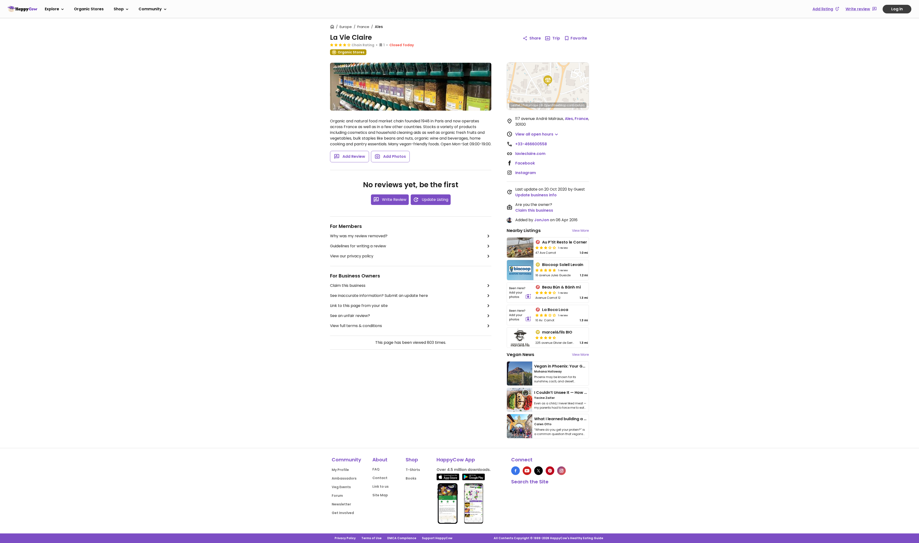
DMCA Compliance (401, 538)
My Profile (340, 469)
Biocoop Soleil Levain (562, 264)
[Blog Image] (519, 373)
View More (580, 230)
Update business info (536, 195)
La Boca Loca (555, 309)
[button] (548, 80)
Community (150, 9)
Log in (897, 9)
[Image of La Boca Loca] (520, 315)
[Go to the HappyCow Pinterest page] (550, 470)
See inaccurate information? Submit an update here (379, 295)
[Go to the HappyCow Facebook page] (515, 470)
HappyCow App (456, 459)
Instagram (525, 172)
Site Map (380, 495)
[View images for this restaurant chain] (410, 87)
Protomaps (530, 105)
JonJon (541, 220)
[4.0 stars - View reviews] (340, 45)
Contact (379, 477)
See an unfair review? (350, 315)
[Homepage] (22, 9)
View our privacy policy (351, 256)
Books (411, 478)
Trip (556, 38)
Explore (52, 9)
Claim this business (347, 285)
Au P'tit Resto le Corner (564, 242)
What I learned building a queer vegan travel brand (584, 419)
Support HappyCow (437, 538)
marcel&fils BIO (557, 332)
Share (535, 38)
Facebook (525, 163)
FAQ (376, 469)
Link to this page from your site (359, 305)
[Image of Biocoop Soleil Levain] (520, 270)
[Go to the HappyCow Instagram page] (561, 470)
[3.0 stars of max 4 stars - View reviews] (545, 247)
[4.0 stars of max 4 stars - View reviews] (545, 292)
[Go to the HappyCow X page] (538, 470)
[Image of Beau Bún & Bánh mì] (520, 293)
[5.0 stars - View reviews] (545, 270)
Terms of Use (371, 538)
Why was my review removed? (358, 236)
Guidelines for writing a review (358, 246)
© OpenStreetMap (553, 105)
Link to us (380, 486)
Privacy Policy (345, 538)
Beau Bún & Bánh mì (561, 287)
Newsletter (341, 504)
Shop (119, 9)
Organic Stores (89, 9)
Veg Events (341, 487)
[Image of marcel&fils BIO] (520, 338)
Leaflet (515, 105)
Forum (337, 495)
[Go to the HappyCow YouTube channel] (527, 470)
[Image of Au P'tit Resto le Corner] (520, 248)
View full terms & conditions (356, 325)
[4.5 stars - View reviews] (545, 337)
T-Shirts (413, 469)
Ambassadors (344, 478)
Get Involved (343, 512)
